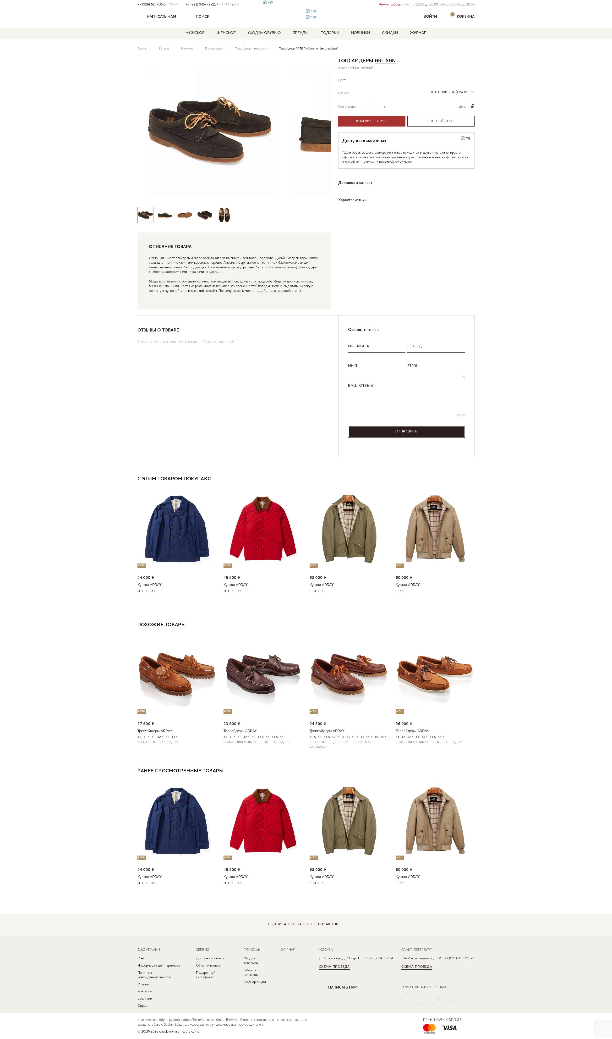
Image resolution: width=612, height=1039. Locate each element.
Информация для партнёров (158, 965)
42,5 (160, 737)
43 (167, 737)
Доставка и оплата (210, 958)
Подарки (330, 33)
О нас (141, 958)
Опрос (142, 1005)
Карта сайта (191, 1031)
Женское (226, 33)
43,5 (174, 737)
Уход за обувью (264, 33)
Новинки (360, 33)
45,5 (383, 737)
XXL (154, 591)
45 (282, 737)
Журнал (418, 33)
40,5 (313, 737)
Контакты (144, 991)
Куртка (143, 585)
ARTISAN (385, 61)
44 (268, 737)
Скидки (390, 33)
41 (139, 737)
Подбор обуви (255, 982)
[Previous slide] (309, 198)
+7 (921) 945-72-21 (212, 4)
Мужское (195, 33)
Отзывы (143, 984)
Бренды (301, 33)
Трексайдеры (148, 731)
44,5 (275, 737)
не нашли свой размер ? (452, 92)
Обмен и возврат (209, 965)
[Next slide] (323, 198)
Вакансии (144, 998)
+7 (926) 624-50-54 (158, 4)
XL (147, 591)
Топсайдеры (234, 731)
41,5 (146, 737)
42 (153, 737)
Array (156, 585)
